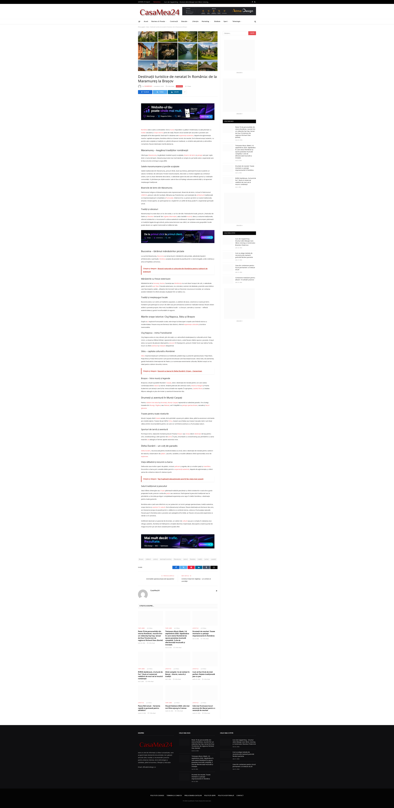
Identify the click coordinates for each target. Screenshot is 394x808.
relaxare (163, 346)
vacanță (213, 559)
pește (168, 493)
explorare (144, 456)
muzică (189, 216)
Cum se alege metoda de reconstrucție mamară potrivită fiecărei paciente (244, 255)
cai (148, 439)
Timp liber (141, 628)
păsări (163, 453)
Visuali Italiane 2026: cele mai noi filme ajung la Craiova (177, 707)
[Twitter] (131, 112)
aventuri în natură (158, 507)
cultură (184, 521)
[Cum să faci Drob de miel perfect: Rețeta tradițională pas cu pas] (205, 659)
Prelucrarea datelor (193, 795)
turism (206, 559)
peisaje (199, 155)
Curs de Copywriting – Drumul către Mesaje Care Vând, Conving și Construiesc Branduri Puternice (187, 2)
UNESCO (144, 195)
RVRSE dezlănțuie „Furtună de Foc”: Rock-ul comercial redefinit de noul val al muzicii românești (150, 675)
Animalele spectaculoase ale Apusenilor (160, 579)
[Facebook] (131, 107)
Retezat (166, 405)
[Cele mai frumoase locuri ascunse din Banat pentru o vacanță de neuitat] (205, 692)
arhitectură (200, 195)
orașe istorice (158, 133)
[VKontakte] (131, 123)
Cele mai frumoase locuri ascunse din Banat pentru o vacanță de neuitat (203, 708)
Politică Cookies (157, 795)
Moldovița (178, 283)
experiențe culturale (191, 324)
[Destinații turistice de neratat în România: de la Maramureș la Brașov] (178, 51)
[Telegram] (131, 128)
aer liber (156, 286)
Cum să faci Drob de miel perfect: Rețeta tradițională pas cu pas (203, 674)
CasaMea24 (148, 86)
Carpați (168, 383)
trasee (158, 418)
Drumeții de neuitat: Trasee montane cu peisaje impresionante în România (203, 633)
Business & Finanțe (158, 21)
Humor (162, 283)
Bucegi (152, 405)
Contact (240, 795)
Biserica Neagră (196, 386)
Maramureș (152, 155)
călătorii (148, 559)
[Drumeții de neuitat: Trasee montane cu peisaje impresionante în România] (205, 618)
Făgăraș (158, 405)
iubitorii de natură (152, 402)
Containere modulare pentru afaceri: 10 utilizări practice (245, 279)
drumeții (164, 402)
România (144, 130)
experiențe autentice (186, 135)
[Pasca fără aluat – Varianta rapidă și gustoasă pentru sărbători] (150, 692)
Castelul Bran (197, 388)
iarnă (170, 437)
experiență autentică (182, 469)
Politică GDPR (209, 795)
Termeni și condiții (174, 795)
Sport (225, 21)
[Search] (255, 21)
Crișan (162, 490)
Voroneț (156, 283)
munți (172, 130)
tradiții (143, 133)
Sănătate (217, 21)
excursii (172, 343)
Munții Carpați (173, 402)
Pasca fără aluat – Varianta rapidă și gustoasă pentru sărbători (149, 708)
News (147, 27)
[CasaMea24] (159, 11)
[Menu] (139, 21)
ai (147, 321)
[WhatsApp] (131, 133)
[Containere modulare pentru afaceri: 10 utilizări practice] (228, 280)
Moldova (162, 259)
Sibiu (143, 356)
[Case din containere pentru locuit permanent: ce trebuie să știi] (228, 267)
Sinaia (188, 434)
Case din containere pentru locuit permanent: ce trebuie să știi (245, 267)
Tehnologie (236, 21)
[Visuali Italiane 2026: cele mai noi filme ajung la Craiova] (177, 692)
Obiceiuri (150, 216)
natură (156, 386)
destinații (198, 434)
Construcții (174, 21)
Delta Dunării (145, 451)
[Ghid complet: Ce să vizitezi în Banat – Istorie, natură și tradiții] (177, 659)
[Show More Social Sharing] (185, 92)
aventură (155, 346)
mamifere (206, 466)
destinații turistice (165, 559)
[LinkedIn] (131, 117)
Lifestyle (195, 21)
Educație (184, 21)
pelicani (177, 466)
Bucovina (160, 256)
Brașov (179, 434)
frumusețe (169, 198)
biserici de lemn (189, 155)
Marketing (205, 21)
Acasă (146, 21)
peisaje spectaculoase (189, 405)
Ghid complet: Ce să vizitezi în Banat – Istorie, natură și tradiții (177, 674)
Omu (170, 421)
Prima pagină (141, 27)
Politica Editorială (226, 795)
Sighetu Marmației (170, 216)
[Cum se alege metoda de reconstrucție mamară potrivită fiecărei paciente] (228, 255)
